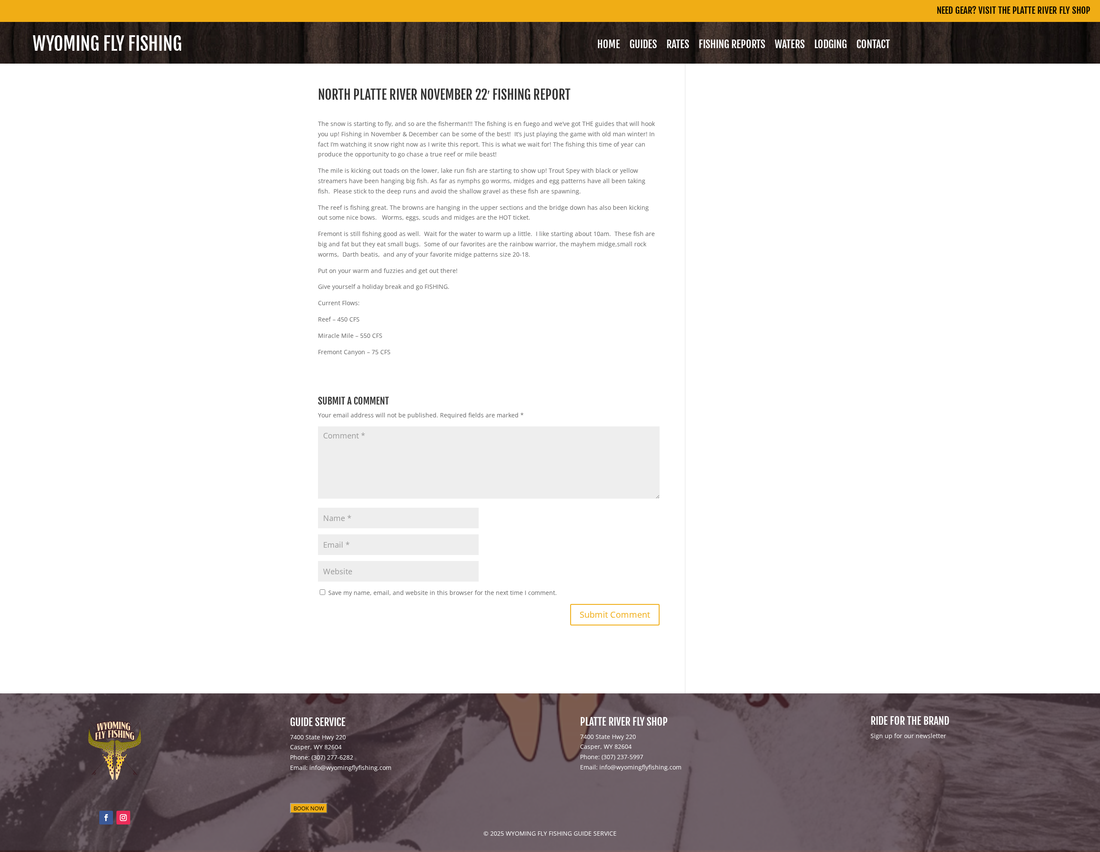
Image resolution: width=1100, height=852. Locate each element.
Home (608, 46)
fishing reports (732, 46)
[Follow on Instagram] (123, 817)
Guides (643, 46)
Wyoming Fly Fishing (107, 44)
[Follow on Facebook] (106, 817)
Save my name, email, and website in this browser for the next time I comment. (442, 592)
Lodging (830, 46)
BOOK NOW (308, 808)
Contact (873, 46)
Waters (790, 46)
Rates (677, 46)
